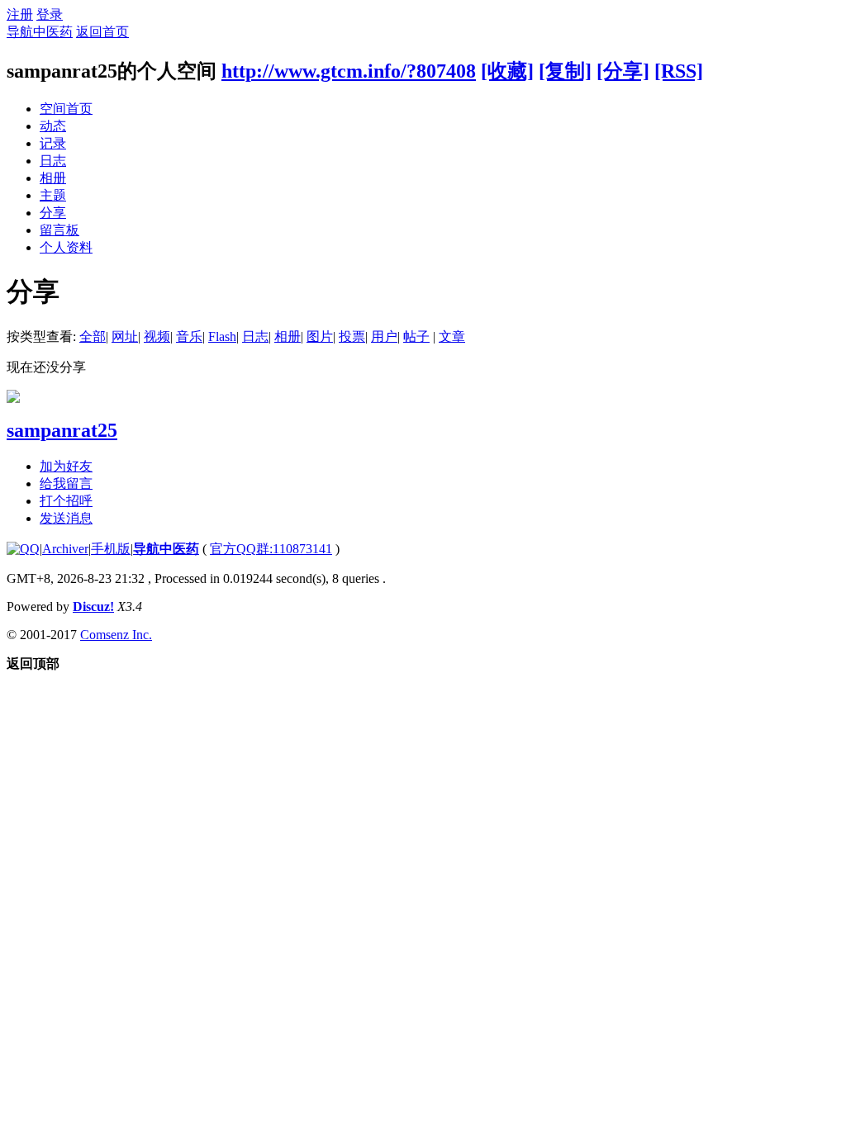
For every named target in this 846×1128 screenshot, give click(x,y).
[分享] (622, 71)
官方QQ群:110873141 (271, 549)
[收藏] (507, 71)
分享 (53, 213)
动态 (53, 126)
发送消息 (66, 518)
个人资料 (66, 247)
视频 (157, 336)
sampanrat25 (62, 430)
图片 (320, 336)
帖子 (416, 336)
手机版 (111, 549)
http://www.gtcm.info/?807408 (348, 71)
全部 (92, 336)
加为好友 (66, 466)
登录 (49, 14)
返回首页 (102, 32)
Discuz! (93, 607)
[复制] (565, 71)
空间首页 (66, 109)
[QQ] (23, 549)
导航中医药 (40, 32)
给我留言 (66, 483)
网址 (125, 336)
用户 (384, 336)
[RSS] (678, 71)
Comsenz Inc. (116, 635)
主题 (53, 195)
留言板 (59, 230)
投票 (352, 336)
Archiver (65, 549)
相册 (53, 178)
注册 (20, 14)
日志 (53, 161)
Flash (222, 336)
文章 (452, 336)
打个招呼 (66, 501)
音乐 (189, 336)
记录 (53, 143)
